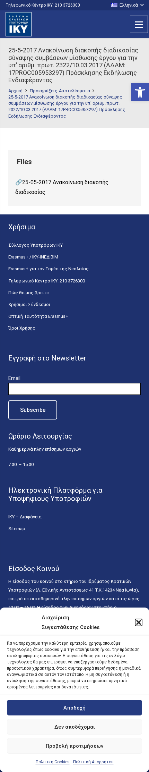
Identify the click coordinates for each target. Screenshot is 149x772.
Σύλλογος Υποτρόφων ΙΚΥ (35, 245)
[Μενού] (139, 24)
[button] (140, 92)
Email (14, 378)
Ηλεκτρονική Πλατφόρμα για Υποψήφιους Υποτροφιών (55, 494)
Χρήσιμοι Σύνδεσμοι (29, 304)
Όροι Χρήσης (21, 328)
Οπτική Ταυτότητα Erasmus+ (38, 316)
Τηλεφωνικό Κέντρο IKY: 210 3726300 (46, 280)
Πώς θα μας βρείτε (28, 292)
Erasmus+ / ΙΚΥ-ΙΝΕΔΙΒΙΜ (33, 257)
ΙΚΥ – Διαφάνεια (25, 516)
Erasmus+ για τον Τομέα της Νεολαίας (48, 268)
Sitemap (16, 528)
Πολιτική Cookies (53, 762)
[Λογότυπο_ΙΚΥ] (19, 24)
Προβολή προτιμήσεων (74, 746)
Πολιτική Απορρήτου (93, 762)
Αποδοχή (74, 708)
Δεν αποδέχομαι (74, 727)
